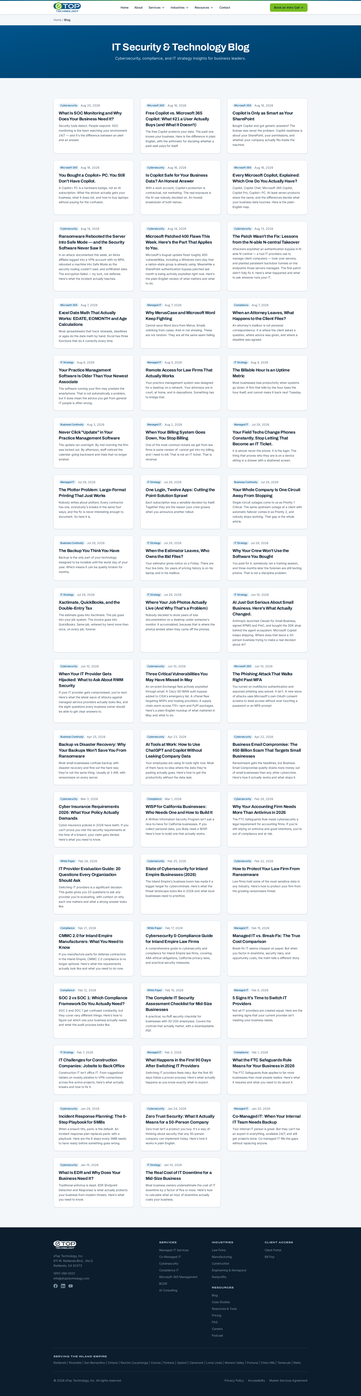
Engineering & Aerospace (229, 1270)
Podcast (217, 1335)
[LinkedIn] (63, 1286)
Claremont (196, 1362)
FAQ (215, 1322)
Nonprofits (219, 1277)
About (138, 7)
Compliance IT (169, 1270)
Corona (156, 1362)
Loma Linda (214, 1362)
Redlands (59, 1362)
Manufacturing (222, 1257)
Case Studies (221, 1302)
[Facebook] (55, 1286)
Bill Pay (270, 1257)
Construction (220, 1263)
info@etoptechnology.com (71, 1278)
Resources (202, 7)
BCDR (163, 1283)
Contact (224, 7)
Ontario (113, 1362)
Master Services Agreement (288, 1380)
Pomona (252, 1362)
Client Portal (273, 1250)
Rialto (297, 1362)
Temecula (284, 1362)
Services (155, 7)
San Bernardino (94, 1362)
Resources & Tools (224, 1308)
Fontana (168, 1362)
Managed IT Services (173, 1250)
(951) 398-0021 (64, 1273)
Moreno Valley (234, 1362)
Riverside (75, 1362)
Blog (215, 1295)
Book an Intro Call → (288, 7)
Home (124, 7)
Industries (178, 7)
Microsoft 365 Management (178, 1277)
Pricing (216, 1315)
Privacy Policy (234, 1380)
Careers (217, 1329)
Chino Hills (268, 1362)
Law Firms (219, 1250)
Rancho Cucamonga (134, 1362)
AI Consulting (168, 1290)
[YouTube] (71, 1286)
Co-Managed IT (170, 1257)
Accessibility (256, 1380)
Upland (182, 1362)
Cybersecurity (168, 1263)
